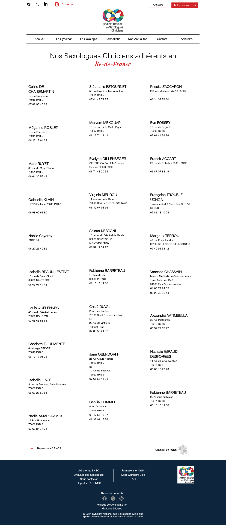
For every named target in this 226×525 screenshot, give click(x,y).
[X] (37, 4)
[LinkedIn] (46, 4)
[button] (137, 39)
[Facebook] (29, 4)
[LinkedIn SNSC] (121, 498)
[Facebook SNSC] (104, 498)
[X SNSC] (113, 498)
